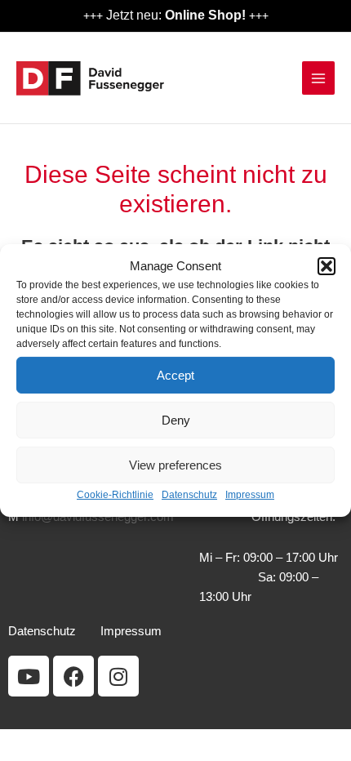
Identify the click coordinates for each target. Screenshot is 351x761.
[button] (326, 266)
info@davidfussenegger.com (98, 516)
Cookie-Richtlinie (115, 495)
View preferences (175, 465)
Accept (175, 375)
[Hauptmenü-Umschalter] (318, 77)
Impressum (249, 495)
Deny (176, 420)
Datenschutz (189, 495)
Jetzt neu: (176, 14)
